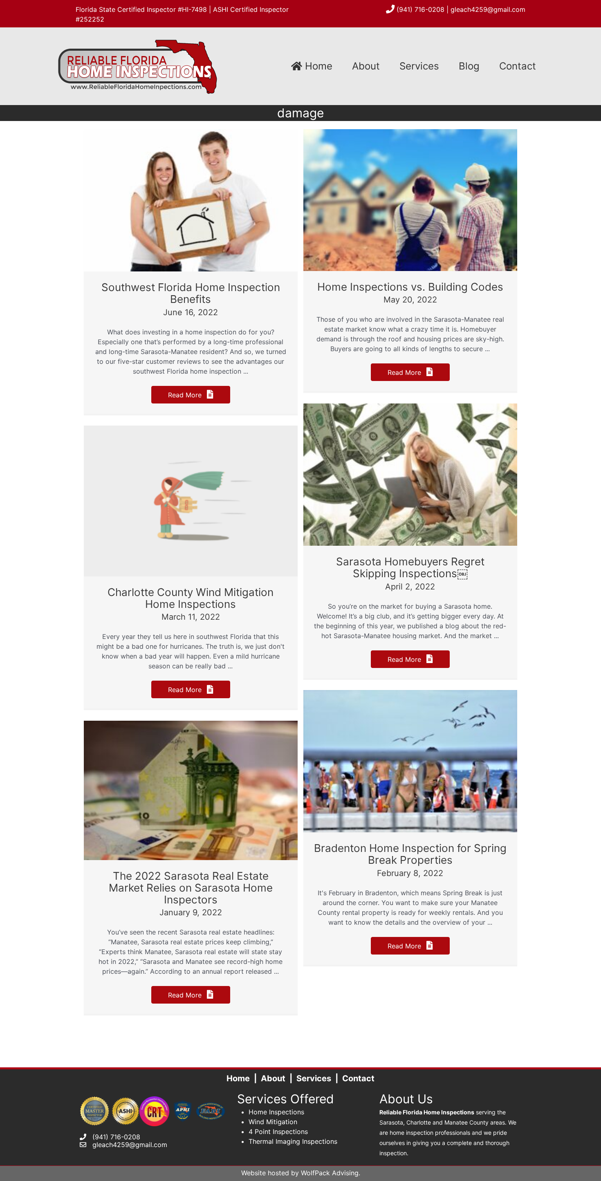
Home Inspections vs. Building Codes (410, 286)
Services (419, 66)
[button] (190, 394)
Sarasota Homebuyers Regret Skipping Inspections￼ (410, 567)
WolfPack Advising (330, 1173)
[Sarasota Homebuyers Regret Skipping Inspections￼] (410, 474)
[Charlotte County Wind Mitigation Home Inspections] (191, 500)
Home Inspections (276, 1112)
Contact (517, 66)
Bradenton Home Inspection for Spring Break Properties (410, 854)
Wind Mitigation (273, 1122)
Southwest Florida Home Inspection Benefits (190, 293)
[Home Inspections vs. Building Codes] (410, 199)
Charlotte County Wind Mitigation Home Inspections (191, 598)
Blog (469, 66)
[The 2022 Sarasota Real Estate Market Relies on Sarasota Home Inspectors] (191, 790)
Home (317, 66)
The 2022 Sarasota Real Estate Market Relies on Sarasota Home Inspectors (191, 887)
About (366, 66)
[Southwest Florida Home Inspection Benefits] (191, 200)
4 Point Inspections (278, 1131)
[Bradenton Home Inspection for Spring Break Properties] (410, 761)
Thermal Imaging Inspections (293, 1141)
